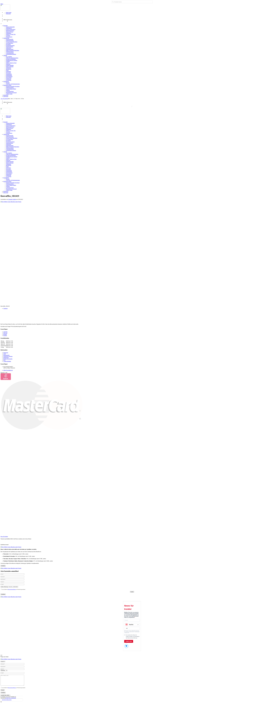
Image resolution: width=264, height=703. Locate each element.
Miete (9, 21)
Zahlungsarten (6, 355)
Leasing (5, 21)
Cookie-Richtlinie (7, 361)
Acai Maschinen (9, 43)
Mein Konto (8, 12)
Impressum (5, 352)
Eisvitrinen (8, 44)
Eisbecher (8, 64)
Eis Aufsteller (9, 56)
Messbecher (8, 69)
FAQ (4, 360)
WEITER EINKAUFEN (6, 699)
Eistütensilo (8, 79)
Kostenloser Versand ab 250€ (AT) (10, 18)
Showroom (5, 96)
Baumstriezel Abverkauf (11, 92)
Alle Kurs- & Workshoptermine (13, 84)
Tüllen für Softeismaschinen (12, 57)
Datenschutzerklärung (12, 589)
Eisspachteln (8, 77)
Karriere (5, 335)
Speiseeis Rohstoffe (10, 26)
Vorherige (5, 308)
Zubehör (5, 55)
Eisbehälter (8, 71)
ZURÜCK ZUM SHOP (10, 698)
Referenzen (5, 95)
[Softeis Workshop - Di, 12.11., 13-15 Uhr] (9, 586)
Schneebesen (9, 74)
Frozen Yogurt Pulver (10, 29)
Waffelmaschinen (10, 51)
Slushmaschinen (9, 46)
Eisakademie (6, 81)
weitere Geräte (9, 93)
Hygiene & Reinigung (11, 59)
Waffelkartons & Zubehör (11, 60)
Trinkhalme (8, 67)
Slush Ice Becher (9, 66)
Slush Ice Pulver (9, 31)
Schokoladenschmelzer (11, 54)
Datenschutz (6, 357)
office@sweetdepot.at (8, 370)
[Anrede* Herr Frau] (3, 661)
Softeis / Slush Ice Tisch (11, 62)
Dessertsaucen (9, 36)
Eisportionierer (9, 76)
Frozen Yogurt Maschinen (11, 41)
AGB (4, 353)
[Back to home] (5, 10)
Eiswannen (8, 72)
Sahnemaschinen (9, 49)
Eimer (7, 70)
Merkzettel (8, 13)
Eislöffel (8, 61)
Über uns (5, 333)
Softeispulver (9, 28)
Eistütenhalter (9, 75)
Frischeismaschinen (10, 45)
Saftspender (8, 48)
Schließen (3, 565)
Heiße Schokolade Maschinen (12, 50)
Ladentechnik (6, 38)
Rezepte (8, 82)
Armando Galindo (12, 199)
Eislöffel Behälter (10, 65)
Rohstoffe (5, 25)
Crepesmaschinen (10, 53)
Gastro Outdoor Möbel (11, 88)
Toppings (8, 35)
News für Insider (4, 536)
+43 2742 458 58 (4, 98)
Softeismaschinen (10, 40)
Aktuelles (5, 331)
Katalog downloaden (7, 358)
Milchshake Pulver (10, 30)
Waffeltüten (8, 33)
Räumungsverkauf (7, 85)
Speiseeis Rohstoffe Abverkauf (12, 86)
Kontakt (5, 334)
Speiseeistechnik (9, 39)
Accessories (8, 80)
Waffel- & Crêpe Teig (10, 34)
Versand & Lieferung (7, 356)
